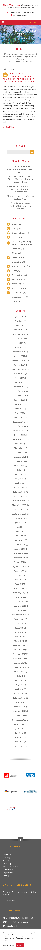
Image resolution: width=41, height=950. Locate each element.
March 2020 (19, 540)
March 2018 (19, 641)
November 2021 (19, 457)
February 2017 (19, 698)
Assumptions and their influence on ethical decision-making (20, 169)
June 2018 (19, 628)
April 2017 (19, 689)
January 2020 (19, 549)
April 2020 (19, 536)
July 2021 (19, 470)
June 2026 (19, 321)
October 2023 (19, 400)
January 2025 (19, 356)
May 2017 (19, 685)
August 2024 (19, 374)
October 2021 (19, 461)
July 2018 (19, 623)
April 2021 (19, 483)
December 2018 (19, 601)
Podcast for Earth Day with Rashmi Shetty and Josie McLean (20, 206)
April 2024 (19, 378)
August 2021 (19, 466)
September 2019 (19, 566)
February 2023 (19, 422)
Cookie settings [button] (9, 945)
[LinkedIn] (35, 23)
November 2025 (19, 334)
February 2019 (19, 593)
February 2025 (19, 352)
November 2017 (19, 658)
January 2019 (19, 597)
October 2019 (19, 562)
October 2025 (19, 338)
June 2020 (19, 527)
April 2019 (19, 584)
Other (14, 271)
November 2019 (19, 558)
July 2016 (19, 729)
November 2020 (19, 505)
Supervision (17, 288)
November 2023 (19, 395)
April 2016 (19, 742)
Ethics (14, 253)
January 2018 (19, 650)
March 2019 (19, 588)
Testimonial (17, 292)
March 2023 (19, 417)
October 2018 (19, 610)
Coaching (16, 237)
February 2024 (19, 387)
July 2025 (19, 343)
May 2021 (19, 479)
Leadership (17, 257)
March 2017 (19, 694)
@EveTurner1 (12, 926)
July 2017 (19, 676)
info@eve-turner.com (21, 15)
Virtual (15, 301)
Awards (15, 224)
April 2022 (19, 444)
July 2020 (19, 523)
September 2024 (19, 369)
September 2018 (19, 615)
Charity (15, 228)
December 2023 (19, 391)
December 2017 (19, 654)
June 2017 (19, 680)
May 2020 (19, 531)
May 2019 (19, 580)
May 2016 (19, 737)
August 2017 (19, 672)
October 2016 (19, 715)
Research (16, 284)
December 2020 (19, 501)
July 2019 (19, 575)
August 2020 (19, 518)
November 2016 (19, 711)
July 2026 (19, 317)
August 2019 (19, 571)
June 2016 (19, 733)
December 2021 (19, 452)
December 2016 (19, 707)
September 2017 (19, 667)
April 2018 (19, 637)
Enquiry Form (8, 873)
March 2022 (19, 448)
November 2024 (19, 360)
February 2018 (19, 645)
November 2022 (19, 431)
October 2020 (19, 509)
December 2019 (19, 553)
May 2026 (19, 325)
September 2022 (19, 439)
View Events (10, 901)
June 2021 (19, 474)
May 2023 (19, 409)
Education (16, 249)
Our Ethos (7, 854)
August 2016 (19, 724)
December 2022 (19, 426)
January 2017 (19, 702)
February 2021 (19, 492)
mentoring (16, 262)
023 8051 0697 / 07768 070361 (22, 12)
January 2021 (19, 496)
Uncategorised (18, 297)
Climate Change (19, 233)
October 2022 (19, 435)
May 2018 (19, 632)
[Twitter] (31, 23)
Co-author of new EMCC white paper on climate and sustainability (20, 189)
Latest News (8, 870)
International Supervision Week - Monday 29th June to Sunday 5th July (20, 179)
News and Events (19, 266)
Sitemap (6, 876)
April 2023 (19, 413)
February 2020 (19, 544)
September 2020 (19, 514)
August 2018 (19, 619)
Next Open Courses (10, 867)
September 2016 (19, 720)
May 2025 (19, 347)
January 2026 (19, 330)
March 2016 (19, 746)
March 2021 (19, 488)
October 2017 (19, 663)
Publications (17, 279)
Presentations (18, 275)
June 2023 (19, 404)
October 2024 (19, 365)
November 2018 (19, 606)
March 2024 (19, 382)
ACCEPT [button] (19, 945)
